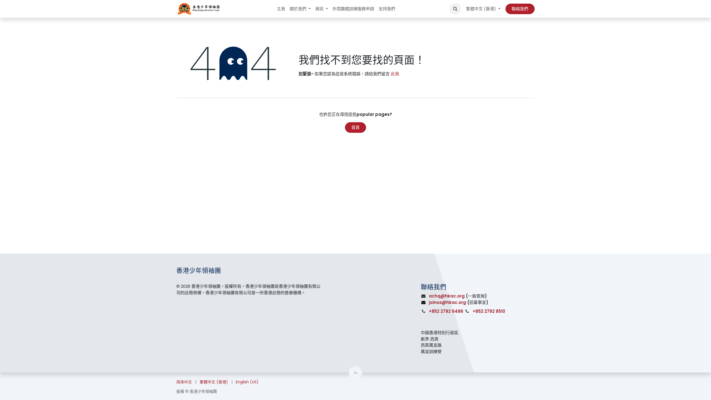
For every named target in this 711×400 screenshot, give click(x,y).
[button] (455, 9)
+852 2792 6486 (446, 311)
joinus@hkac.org (447, 302)
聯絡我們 (520, 9)
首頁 (355, 127)
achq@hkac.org (447, 296)
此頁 (395, 74)
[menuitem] (281, 9)
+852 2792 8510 (489, 311)
